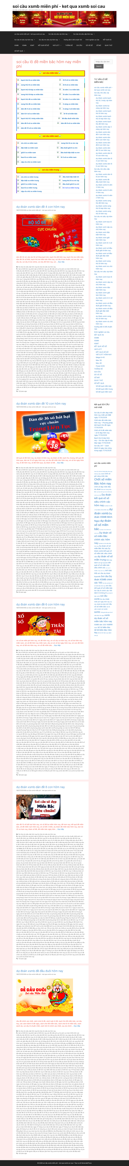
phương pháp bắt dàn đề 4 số (63, 354)
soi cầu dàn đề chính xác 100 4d (43, 367)
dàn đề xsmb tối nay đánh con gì (53, 293)
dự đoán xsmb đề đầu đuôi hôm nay (39, 971)
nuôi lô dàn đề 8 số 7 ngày (73, 910)
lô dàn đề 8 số (72, 901)
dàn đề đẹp (27, 677)
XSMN (24, 45)
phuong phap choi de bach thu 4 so (41, 356)
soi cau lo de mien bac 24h (55, 582)
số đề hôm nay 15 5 (70, 358)
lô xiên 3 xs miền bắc (71, 94)
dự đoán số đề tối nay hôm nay (58, 324)
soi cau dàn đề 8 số (70, 928)
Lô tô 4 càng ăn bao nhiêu (33, 344)
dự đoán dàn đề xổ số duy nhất (55, 297)
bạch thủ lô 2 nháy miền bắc (32, 118)
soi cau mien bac (31, 1131)
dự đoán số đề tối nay (72, 322)
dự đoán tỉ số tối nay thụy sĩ (42, 326)
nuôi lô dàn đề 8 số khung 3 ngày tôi (52, 912)
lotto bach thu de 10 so (45, 537)
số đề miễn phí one (25, 363)
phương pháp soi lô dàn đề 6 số (66, 730)
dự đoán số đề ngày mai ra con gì (61, 320)
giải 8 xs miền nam (28, 152)
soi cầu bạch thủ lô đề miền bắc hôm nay (33, 365)
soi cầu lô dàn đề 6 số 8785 (71, 760)
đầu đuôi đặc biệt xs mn (70, 152)
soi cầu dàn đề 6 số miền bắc (62, 742)
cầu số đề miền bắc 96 (38, 287)
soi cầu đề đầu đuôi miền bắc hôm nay (64, 1118)
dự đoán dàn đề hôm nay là (44, 295)
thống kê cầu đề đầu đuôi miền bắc (51, 1145)
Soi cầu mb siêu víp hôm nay (58, 34)
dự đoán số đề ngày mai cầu (32, 316)
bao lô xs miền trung (29, 188)
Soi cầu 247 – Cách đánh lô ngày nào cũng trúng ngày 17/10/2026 (103, 448)
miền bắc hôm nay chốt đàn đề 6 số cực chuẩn (33, 715)
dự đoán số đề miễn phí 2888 (43, 695)
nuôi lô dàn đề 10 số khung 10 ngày (60, 543)
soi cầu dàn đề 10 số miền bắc (48, 566)
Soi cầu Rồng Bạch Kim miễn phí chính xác (64, 1131)
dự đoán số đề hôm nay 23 (42, 303)
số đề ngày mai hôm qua (66, 363)
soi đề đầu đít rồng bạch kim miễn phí (38, 1139)
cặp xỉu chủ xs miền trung (31, 191)
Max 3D (99, 360)
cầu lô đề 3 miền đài (28, 275)
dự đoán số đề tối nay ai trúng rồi (33, 525)
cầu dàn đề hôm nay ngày (63, 271)
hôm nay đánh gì (65, 332)
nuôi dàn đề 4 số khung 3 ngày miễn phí (50, 348)
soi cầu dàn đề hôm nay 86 (32, 371)
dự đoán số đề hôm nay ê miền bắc (31, 508)
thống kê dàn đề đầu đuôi (71, 1145)
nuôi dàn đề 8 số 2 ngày (27, 907)
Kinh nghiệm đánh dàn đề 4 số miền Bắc (36, 334)
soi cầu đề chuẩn (73, 379)
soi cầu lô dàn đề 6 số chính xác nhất (43, 762)
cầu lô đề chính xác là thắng (37, 277)
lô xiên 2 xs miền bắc (71, 90)
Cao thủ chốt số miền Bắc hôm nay (103, 471)
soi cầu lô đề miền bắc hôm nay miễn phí (62, 381)
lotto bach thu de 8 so (50, 903)
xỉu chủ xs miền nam (29, 143)
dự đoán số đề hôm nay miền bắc (55, 307)
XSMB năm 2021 (100, 625)
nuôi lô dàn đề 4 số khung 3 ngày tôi (55, 352)
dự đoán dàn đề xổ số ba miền (34, 297)
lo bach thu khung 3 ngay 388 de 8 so (67, 897)
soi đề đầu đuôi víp (31, 1143)
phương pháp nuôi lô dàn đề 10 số (59, 549)
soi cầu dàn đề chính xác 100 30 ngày (66, 567)
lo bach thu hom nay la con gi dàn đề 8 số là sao (38, 897)
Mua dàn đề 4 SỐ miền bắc (62, 346)
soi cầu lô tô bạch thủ (68, 1129)
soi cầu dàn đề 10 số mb (30, 566)
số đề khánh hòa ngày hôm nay (60, 555)
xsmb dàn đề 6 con (65, 771)
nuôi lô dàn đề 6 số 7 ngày (51, 720)
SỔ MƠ (98, 45)
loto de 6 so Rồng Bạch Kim (42, 713)
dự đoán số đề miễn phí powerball (43, 699)
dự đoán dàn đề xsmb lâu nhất (58, 685)
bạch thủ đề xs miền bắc (30, 99)
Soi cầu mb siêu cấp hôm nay (83, 34)
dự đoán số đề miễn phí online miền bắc (54, 314)
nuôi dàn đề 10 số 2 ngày (60, 539)
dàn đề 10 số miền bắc (34, 492)
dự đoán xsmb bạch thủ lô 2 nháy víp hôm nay (104, 100)
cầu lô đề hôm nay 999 (34, 279)
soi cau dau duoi (45, 1114)
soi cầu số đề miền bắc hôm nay (62, 385)
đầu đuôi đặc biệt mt (71, 177)
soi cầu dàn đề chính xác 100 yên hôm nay (37, 748)
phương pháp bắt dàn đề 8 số (61, 914)
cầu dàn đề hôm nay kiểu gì (45, 271)
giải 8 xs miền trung (29, 184)
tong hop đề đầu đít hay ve (73, 1149)
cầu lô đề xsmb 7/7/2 (52, 283)
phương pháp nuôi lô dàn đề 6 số (42, 728)
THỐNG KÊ (69, 45)
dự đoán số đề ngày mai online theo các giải (36, 320)
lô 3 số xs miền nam (68, 157)
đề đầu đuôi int (76, 330)
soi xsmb (104, 609)
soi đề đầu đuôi (55, 1139)
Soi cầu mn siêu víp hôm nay (48, 40)
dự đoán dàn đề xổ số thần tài (44, 683)
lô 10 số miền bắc (70, 114)
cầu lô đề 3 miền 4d (65, 273)
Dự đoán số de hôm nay (102, 509)
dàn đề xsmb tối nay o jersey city (45, 679)
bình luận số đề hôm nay (39, 269)
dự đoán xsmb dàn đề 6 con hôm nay (40, 604)
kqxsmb (105, 563)
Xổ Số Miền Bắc (104, 627)
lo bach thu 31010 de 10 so (56, 529)
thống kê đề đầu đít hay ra (39, 1149)
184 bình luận (22, 775)
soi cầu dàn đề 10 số (71, 561)
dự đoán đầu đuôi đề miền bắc (57, 687)
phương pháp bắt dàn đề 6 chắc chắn (66, 724)
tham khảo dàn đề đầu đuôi (62, 1143)
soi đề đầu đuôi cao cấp (67, 1139)
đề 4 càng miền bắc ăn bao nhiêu (70, 328)
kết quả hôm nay (76, 332)
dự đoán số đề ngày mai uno (34, 322)
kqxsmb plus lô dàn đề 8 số (38, 895)
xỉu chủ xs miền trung (29, 177)
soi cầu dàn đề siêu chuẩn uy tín (40, 375)
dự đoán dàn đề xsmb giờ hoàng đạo (70, 299)
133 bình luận (22, 391)
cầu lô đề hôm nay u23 (49, 279)
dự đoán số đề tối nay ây (40, 324)
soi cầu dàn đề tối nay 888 (58, 375)
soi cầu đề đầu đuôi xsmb (72, 1123)
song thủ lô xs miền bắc (30, 85)
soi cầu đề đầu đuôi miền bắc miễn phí (70, 1121)
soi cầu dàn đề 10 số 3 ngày (40, 563)
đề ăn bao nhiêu (39, 330)
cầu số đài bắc (41, 669)
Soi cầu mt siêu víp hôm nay (23, 40)
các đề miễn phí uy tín (54, 269)
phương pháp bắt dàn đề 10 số (32, 547)
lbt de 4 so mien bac (55, 336)
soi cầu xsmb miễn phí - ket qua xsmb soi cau (59, 6)
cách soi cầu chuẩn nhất (69, 836)
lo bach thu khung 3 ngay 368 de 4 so (67, 338)
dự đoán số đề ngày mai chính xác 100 (53, 316)
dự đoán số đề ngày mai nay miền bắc (44, 703)
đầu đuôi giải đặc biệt (37, 1092)
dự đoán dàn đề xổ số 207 (54, 681)
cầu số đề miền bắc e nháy (69, 287)
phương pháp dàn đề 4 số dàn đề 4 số (66, 356)
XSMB (16, 45)
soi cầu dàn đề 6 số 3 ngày (35, 740)
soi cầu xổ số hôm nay (72, 952)
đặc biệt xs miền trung (30, 180)
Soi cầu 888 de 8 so (48, 926)
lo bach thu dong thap (72, 529)
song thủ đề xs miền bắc (30, 104)
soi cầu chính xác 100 (54, 365)
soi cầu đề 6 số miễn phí (34, 760)
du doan (97, 489)
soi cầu (20, 559)
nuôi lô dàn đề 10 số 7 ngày (40, 543)
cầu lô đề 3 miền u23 (72, 275)
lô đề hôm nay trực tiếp (25, 713)
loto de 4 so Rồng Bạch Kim (50, 344)
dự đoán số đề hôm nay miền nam (30, 510)
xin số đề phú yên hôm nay (49, 387)
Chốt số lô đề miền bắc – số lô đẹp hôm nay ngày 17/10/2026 (103, 432)
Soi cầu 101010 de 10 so (31, 559)
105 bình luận (22, 1153)
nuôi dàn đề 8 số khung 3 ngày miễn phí (48, 907)
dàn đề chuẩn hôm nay (52, 291)
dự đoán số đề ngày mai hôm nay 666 (36, 318)
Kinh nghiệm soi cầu (92, 40)
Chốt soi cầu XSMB (99, 474)
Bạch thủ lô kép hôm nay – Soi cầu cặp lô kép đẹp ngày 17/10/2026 (103, 440)
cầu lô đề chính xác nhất (54, 277)
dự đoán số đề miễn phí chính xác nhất (38, 697)
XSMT (32, 45)
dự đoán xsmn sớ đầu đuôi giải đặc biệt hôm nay (104, 311)
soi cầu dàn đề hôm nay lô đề (69, 371)
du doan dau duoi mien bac (27, 1059)
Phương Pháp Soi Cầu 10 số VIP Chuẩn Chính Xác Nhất (52, 551)
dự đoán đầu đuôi (35, 1068)
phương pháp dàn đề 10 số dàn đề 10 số (35, 549)
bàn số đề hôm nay (24, 269)
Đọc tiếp (61, 262)
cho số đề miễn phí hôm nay (70, 289)
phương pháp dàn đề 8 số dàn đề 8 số (62, 916)
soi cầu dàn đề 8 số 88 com (35, 930)
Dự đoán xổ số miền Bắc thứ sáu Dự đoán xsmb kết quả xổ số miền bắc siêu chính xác (103, 551)
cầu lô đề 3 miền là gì (58, 275)
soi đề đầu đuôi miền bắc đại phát (52, 1141)
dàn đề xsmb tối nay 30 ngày (33, 293)
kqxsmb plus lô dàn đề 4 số (39, 336)
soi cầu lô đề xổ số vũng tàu (26, 385)
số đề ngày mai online (69, 557)
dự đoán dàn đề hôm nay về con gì (64, 295)
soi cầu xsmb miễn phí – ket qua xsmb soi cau (29, 34)
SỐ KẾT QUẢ (18, 51)
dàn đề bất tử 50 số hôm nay (35, 291)
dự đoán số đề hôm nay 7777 (37, 305)
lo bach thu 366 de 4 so (69, 336)
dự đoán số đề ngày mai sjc (26, 523)
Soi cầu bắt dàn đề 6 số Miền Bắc (55, 738)
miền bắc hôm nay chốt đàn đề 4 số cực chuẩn (39, 346)
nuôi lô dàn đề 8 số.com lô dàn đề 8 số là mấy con (36, 914)
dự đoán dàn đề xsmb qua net (71, 301)
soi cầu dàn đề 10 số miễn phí (28, 567)
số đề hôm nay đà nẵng (58, 361)
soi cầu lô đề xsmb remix (44, 385)
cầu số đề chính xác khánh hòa (68, 285)
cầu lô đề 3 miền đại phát (43, 275)
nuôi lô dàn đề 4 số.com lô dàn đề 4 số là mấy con (37, 354)
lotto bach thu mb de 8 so (65, 903)
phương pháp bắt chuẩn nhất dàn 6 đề (41, 724)
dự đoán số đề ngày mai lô (56, 318)
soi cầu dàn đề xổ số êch (40, 379)
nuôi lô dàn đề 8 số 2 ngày (56, 910)
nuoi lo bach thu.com (43, 350)
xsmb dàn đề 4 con (65, 387)
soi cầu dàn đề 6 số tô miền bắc (57, 744)
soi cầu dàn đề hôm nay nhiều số (66, 574)
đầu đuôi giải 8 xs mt (71, 184)
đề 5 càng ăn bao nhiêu (26, 330)
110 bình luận (22, 958)
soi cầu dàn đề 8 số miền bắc (62, 932)
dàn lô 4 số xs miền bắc (30, 114)
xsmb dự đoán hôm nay (48, 590)
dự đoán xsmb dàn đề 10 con (72, 527)
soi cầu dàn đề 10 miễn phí (56, 561)
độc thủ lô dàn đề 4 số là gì (50, 332)
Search (99, 66)
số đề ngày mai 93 (37, 363)
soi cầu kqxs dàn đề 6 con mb (52, 760)
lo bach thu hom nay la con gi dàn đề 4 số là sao (38, 338)
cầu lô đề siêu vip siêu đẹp (27, 281)
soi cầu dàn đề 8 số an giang (53, 930)
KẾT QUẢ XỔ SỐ (43, 45)
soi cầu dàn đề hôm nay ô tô (42, 373)
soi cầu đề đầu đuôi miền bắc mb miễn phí (44, 1121)
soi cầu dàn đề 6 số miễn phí (37, 744)
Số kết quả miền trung (104, 389)
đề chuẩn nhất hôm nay (52, 330)
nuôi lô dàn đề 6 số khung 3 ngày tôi (31, 722)
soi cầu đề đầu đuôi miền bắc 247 (54, 1117)
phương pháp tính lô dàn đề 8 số (58, 920)
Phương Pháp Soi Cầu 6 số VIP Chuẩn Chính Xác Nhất (38, 730)
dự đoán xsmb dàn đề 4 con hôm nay (40, 206)
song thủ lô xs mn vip (69, 143)
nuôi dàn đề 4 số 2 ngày (29, 348)
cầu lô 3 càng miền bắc (51, 273)
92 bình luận (22, 592)
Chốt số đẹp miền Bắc (102, 487)
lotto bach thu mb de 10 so (61, 537)
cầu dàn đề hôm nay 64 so (28, 271)
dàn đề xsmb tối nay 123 (53, 677)
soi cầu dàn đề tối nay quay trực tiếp (29, 377)
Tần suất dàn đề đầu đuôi (46, 1143)
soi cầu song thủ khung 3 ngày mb (43, 1133)
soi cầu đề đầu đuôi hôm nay (60, 1114)
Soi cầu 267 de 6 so (64, 736)
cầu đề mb (47, 656)
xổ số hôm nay (70, 954)
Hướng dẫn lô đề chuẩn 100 (73, 40)
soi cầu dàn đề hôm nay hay (50, 371)
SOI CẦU (79, 45)
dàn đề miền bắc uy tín (67, 291)
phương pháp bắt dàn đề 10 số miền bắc (55, 547)
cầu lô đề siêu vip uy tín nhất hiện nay (48, 281)
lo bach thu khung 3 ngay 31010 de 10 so (56, 531)
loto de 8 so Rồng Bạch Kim (33, 903)
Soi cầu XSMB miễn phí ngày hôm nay (40, 1135)
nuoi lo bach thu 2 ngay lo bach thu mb (39, 541)
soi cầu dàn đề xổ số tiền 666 (57, 379)
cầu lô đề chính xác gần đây (40, 660)
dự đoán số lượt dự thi (25, 326)
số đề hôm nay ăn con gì (43, 361)
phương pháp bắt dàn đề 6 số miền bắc (43, 726)
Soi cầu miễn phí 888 (44, 1131)
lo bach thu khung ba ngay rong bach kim (69, 340)
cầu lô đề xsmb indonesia (67, 283)
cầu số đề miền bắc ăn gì (53, 287)
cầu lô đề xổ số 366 (66, 281)
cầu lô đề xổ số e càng (39, 666)
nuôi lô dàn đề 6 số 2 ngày (34, 720)
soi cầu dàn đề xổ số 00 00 (50, 377)
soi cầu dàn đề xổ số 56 (66, 377)
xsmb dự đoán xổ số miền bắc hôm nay (103, 618)
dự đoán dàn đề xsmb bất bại (48, 299)
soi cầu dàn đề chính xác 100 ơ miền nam (67, 367)
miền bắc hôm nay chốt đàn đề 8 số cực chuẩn (53, 905)
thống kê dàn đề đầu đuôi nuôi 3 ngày (66, 1147)
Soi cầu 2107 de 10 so (46, 559)
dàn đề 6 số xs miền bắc (30, 123)
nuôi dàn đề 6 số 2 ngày (73, 715)
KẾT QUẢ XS (107, 40)
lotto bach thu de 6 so (58, 713)
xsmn (110, 624)
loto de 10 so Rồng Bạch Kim (28, 537)
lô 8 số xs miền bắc (70, 85)
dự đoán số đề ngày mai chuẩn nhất (43, 701)
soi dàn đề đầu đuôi (74, 1135)
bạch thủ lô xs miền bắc (30, 80)
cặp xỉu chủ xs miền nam (31, 162)
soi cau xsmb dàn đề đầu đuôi (64, 1133)
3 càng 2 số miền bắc (71, 109)
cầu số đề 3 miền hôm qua (27, 285)
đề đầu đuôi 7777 (65, 330)
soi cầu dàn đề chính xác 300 (51, 369)
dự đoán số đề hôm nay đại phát (57, 305)
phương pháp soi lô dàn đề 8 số (37, 920)
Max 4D (99, 363)
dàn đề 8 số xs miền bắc (70, 123)
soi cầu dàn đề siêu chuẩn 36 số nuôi (63, 373)
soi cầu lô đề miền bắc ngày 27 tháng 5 (45, 383)
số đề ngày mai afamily (51, 363)
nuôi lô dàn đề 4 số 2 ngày (58, 350)
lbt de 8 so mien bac (53, 895)
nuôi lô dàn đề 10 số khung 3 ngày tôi (43, 545)
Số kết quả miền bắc (103, 386)
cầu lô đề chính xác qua (69, 277)
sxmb (97, 612)
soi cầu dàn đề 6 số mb (45, 742)
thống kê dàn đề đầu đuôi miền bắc (42, 1147)
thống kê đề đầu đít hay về (56, 1149)
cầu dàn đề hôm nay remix (28, 840)
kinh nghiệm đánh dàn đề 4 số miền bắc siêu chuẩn (65, 334)
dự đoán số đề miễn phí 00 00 (54, 309)
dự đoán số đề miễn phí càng (51, 312)
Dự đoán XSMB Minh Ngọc (103, 517)
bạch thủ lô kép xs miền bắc (32, 90)
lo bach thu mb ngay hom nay (44, 342)
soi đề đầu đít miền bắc (50, 1137)
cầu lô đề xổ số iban (26, 283)
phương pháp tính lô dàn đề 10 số (35, 553)
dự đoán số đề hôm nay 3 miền (61, 303)
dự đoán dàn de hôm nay (27, 295)
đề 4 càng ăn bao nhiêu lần (31, 328)
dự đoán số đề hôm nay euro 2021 (33, 307)
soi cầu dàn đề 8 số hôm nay (28, 932)
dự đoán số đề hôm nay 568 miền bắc (36, 506)
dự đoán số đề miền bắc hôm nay (33, 309)
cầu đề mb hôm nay (57, 656)
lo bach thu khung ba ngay (47, 340)
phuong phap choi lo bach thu (65, 726)
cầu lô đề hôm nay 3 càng (43, 662)
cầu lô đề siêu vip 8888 (64, 279)
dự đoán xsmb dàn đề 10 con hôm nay (41, 403)
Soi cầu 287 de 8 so (35, 926)
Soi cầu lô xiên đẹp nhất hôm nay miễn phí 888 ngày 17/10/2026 (103, 415)
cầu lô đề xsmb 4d (39, 283)
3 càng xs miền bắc (70, 104)
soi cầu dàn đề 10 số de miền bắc (60, 563)
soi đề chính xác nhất (48, 588)
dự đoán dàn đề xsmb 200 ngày (28, 299)
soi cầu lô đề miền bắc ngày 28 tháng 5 (36, 586)
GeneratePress (86, 1163)
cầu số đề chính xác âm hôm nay (46, 285)
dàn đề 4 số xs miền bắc (30, 109)
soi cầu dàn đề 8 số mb (45, 932)
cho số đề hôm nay (54, 289)
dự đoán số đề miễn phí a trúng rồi (31, 312)
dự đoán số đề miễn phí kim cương (31, 314)
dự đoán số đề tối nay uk (42, 709)
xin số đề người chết (34, 387)
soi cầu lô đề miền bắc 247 (40, 381)
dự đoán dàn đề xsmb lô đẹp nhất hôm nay (47, 301)
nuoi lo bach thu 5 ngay (28, 350)
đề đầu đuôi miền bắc (70, 118)
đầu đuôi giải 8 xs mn (69, 148)
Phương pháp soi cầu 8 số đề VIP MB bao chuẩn (44, 918)
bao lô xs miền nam (28, 157)
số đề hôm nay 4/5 (28, 361)
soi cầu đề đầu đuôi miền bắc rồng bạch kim (49, 1123)
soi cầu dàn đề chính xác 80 (69, 369)
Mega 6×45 (100, 357)
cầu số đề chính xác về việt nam (49, 671)
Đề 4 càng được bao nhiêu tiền (50, 328)
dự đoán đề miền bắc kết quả (43, 504)
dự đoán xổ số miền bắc (102, 525)
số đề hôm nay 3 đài (66, 553)
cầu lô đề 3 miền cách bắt (31, 658)
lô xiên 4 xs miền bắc (71, 99)
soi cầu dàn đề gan (62, 572)
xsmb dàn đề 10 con (34, 590)
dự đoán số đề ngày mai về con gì (54, 322)
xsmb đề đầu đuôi (74, 1151)
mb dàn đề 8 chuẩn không (29, 905)
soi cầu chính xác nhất (57, 928)
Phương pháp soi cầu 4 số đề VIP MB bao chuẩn (47, 358)
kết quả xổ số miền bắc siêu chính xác (102, 565)
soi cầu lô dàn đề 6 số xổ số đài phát (67, 762)
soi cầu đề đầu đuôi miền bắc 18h (33, 1117)
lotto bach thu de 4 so (67, 344)
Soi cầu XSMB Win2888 (60, 1135)
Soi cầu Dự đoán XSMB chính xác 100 (103, 579)
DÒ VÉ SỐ (89, 45)
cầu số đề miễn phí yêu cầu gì (38, 289)
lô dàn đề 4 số (72, 342)
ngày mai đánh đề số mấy (43, 539)
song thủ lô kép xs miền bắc (32, 94)
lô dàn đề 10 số (66, 535)
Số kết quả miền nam (104, 392)
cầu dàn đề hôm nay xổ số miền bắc (31, 273)
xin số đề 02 (23, 387)
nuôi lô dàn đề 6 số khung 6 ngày (53, 722)
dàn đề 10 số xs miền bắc (31, 128)
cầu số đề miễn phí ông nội (48, 673)
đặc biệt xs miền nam (29, 148)
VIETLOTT (56, 45)
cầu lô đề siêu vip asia (36, 664)
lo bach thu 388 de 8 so (68, 895)
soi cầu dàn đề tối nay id (52, 578)
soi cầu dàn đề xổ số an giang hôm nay (65, 580)
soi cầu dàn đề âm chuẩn (69, 365)
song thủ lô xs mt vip (71, 180)
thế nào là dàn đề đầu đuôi (31, 1145)
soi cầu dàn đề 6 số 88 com (53, 740)
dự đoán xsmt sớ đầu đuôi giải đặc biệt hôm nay (104, 255)
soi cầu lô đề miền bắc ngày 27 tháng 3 (52, 584)
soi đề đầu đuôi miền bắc (33, 1141)
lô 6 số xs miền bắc (70, 80)
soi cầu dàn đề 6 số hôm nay (28, 742)
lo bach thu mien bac (60, 342)
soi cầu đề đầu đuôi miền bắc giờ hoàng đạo (38, 1118)
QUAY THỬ (108, 45)
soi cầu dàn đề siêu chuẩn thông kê (62, 576)
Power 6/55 (100, 366)
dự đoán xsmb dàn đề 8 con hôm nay (40, 787)
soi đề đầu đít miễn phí (65, 1137)
